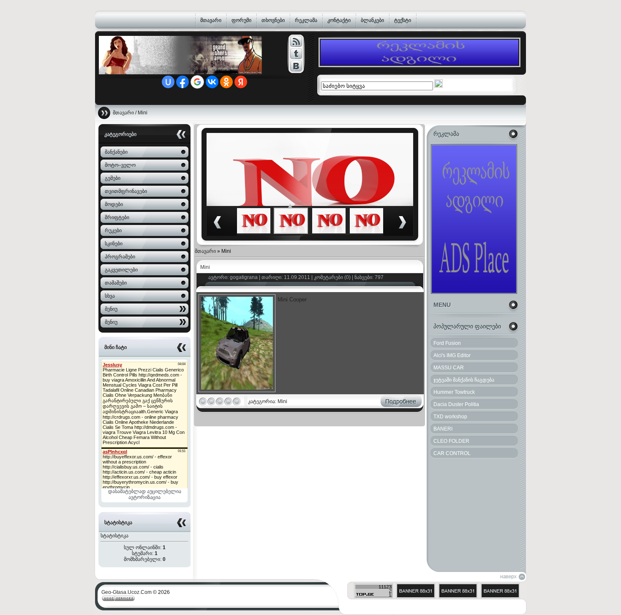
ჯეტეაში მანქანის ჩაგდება (463, 380)
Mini (205, 267)
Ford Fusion (447, 343)
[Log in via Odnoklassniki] (226, 82)
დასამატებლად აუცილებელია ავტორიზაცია (144, 494)
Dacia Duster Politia (456, 404)
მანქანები (116, 152)
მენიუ (111, 309)
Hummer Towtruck (454, 392)
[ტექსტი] (295, 41)
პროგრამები (120, 257)
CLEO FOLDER (451, 441)
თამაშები (116, 283)
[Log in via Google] (197, 82)
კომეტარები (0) (332, 277)
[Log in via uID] (168, 82)
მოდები (114, 204)
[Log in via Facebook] (182, 82)
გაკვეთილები (121, 270)
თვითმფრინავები (126, 191)
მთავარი (123, 113)
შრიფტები (117, 217)
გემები (112, 178)
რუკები (113, 230)
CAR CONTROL (452, 453)
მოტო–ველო (120, 165)
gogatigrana (244, 277)
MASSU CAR (448, 368)
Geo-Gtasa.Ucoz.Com (126, 592)
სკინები (114, 244)
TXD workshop (450, 417)
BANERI (442, 429)
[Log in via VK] (212, 82)
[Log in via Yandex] (240, 82)
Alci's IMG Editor (452, 355)
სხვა (110, 296)
